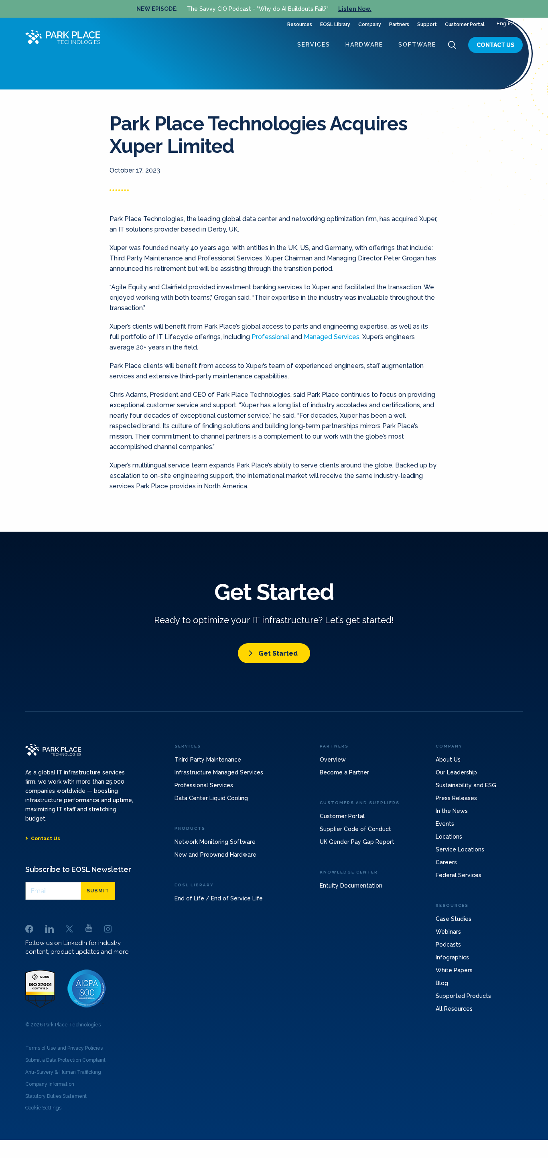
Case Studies (453, 919)
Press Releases (456, 798)
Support (427, 24)
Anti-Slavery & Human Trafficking (63, 1072)
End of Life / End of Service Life (219, 898)
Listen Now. (354, 9)
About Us (448, 759)
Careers (446, 862)
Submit (98, 891)
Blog (442, 983)
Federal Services (458, 875)
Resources (299, 24)
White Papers (454, 970)
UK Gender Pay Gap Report (357, 842)
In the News (452, 811)
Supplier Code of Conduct (355, 829)
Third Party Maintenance (208, 759)
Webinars (448, 931)
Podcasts (448, 944)
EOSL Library (335, 24)
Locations (449, 836)
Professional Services (204, 785)
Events (445, 824)
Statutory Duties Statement (56, 1096)
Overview (333, 759)
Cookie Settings (43, 1108)
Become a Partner (344, 772)
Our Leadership (456, 772)
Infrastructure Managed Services (219, 772)
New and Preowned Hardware (215, 854)
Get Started (278, 653)
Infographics (452, 957)
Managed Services (331, 337)
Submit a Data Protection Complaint (65, 1060)
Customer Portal (465, 24)
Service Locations (460, 849)
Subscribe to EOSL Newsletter (78, 869)
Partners (399, 24)
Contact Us (495, 45)
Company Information (49, 1084)
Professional (270, 337)
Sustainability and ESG (466, 785)
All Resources (454, 1009)
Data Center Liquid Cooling (211, 798)
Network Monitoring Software (215, 842)
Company (369, 24)
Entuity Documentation (351, 885)
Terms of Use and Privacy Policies (64, 1048)
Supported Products (463, 996)
